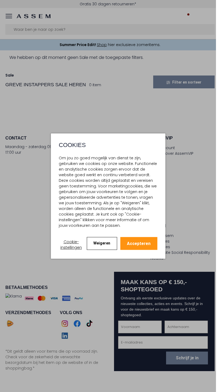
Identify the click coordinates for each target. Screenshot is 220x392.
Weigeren (101, 243)
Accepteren (139, 243)
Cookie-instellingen (71, 244)
